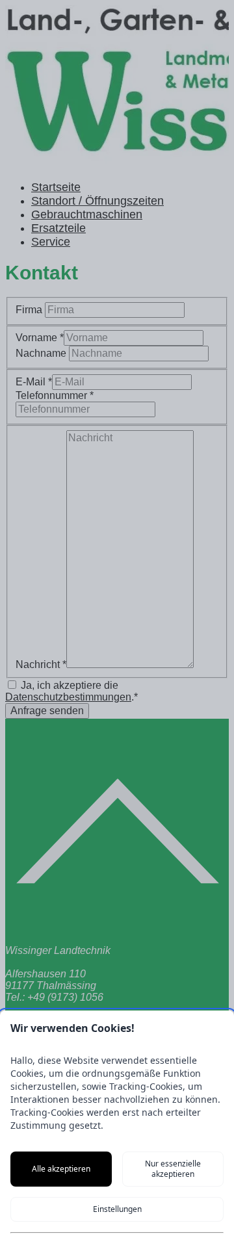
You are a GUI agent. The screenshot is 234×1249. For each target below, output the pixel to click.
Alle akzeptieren (61, 1168)
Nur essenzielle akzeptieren (173, 1168)
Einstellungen (117, 1209)
